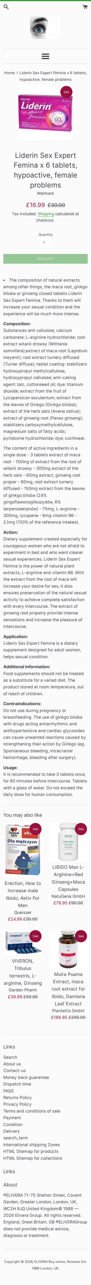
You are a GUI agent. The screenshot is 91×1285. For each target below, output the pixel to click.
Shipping (46, 213)
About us (12, 1063)
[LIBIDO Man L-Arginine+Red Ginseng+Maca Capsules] (68, 841)
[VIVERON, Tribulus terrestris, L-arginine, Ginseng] (22, 942)
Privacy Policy (17, 1104)
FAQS (8, 1090)
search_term (15, 1137)
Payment (12, 1117)
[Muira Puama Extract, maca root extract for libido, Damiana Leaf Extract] (68, 948)
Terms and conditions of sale (31, 1111)
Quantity (46, 234)
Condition (13, 1124)
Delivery (11, 1131)
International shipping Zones (31, 1144)
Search (10, 1057)
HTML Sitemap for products (31, 1151)
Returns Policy (17, 1097)
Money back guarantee (26, 1077)
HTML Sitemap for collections (32, 1158)
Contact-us (14, 1070)
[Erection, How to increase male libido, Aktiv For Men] (22, 849)
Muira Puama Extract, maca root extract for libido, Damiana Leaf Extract (68, 989)
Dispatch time (17, 1084)
